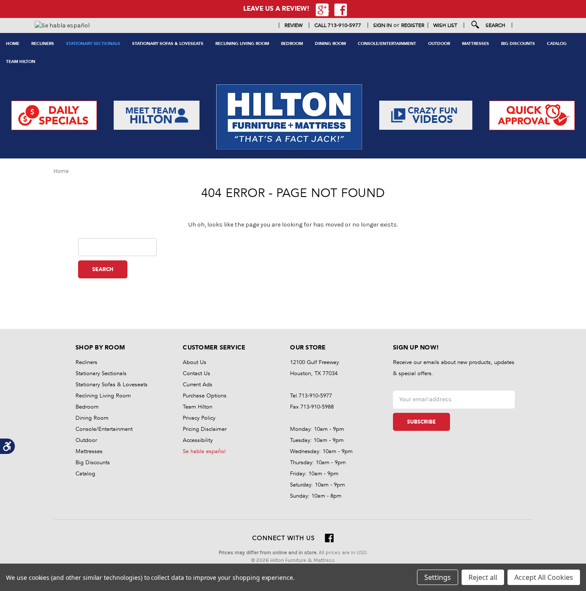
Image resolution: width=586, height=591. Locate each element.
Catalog (557, 44)
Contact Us (196, 373)
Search (495, 25)
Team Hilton (20, 62)
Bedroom (292, 44)
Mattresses (475, 44)
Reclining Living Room (242, 44)
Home (12, 44)
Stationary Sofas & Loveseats (167, 44)
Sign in (382, 25)
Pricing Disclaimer (205, 429)
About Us (194, 362)
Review (293, 25)
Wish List (445, 25)
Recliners (42, 44)
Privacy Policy (199, 418)
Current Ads (197, 384)
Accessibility (198, 440)
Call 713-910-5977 (337, 25)
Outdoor (439, 44)
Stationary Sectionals (93, 44)
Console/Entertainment (387, 44)
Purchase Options (205, 396)
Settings (437, 577)
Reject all (482, 577)
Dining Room (330, 44)
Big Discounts (518, 44)
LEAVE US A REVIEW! (276, 8)
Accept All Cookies (543, 577)
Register (412, 25)
